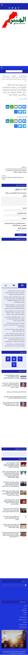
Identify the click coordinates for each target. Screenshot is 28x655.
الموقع (24, 218)
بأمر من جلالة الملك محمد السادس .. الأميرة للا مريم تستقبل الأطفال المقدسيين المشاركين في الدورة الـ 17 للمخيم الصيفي (14, 340)
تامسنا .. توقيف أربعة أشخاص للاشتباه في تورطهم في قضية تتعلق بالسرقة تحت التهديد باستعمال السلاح (14, 319)
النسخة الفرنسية (22, 625)
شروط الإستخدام (22, 617)
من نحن (24, 608)
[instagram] (9, 8)
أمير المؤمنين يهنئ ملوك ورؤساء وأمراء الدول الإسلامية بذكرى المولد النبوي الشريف (14, 334)
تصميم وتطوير (22, 653)
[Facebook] (18, 8)
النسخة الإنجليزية (22, 627)
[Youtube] (15, 8)
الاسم (24, 208)
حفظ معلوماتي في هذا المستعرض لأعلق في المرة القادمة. (15, 224)
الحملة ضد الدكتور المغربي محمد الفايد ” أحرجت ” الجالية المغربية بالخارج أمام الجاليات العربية (11, 404)
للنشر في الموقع (22, 620)
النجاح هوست (13, 653)
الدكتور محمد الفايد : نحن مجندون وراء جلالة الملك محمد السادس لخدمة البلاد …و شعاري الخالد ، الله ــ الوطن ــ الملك (10, 385)
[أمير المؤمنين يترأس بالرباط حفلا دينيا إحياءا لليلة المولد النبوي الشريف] (23, 518)
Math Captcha (22, 228)
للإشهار (24, 622)
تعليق (24, 196)
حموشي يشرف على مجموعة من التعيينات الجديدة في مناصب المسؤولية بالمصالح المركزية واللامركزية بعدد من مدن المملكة (14, 306)
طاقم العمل (23, 610)
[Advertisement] (14, 48)
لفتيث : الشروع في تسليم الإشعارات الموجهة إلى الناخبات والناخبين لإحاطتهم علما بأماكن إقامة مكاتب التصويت (15, 292)
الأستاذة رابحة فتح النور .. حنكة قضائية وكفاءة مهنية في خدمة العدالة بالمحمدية (14, 345)
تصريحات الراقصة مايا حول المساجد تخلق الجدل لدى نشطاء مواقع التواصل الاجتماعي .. (15, 397)
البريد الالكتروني (22, 213)
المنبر (25, 606)
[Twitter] (12, 8)
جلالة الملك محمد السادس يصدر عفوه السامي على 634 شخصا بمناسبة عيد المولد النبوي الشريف (14, 325)
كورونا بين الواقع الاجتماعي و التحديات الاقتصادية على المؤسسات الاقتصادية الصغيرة (11, 376)
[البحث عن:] (14, 71)
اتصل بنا (24, 615)
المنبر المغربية (22, 99)
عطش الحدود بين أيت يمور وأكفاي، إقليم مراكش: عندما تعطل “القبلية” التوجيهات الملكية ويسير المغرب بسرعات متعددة (14, 312)
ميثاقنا (24, 612)
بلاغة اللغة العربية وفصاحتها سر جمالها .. (16, 392)
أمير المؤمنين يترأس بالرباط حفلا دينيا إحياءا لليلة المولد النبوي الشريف (14, 330)
